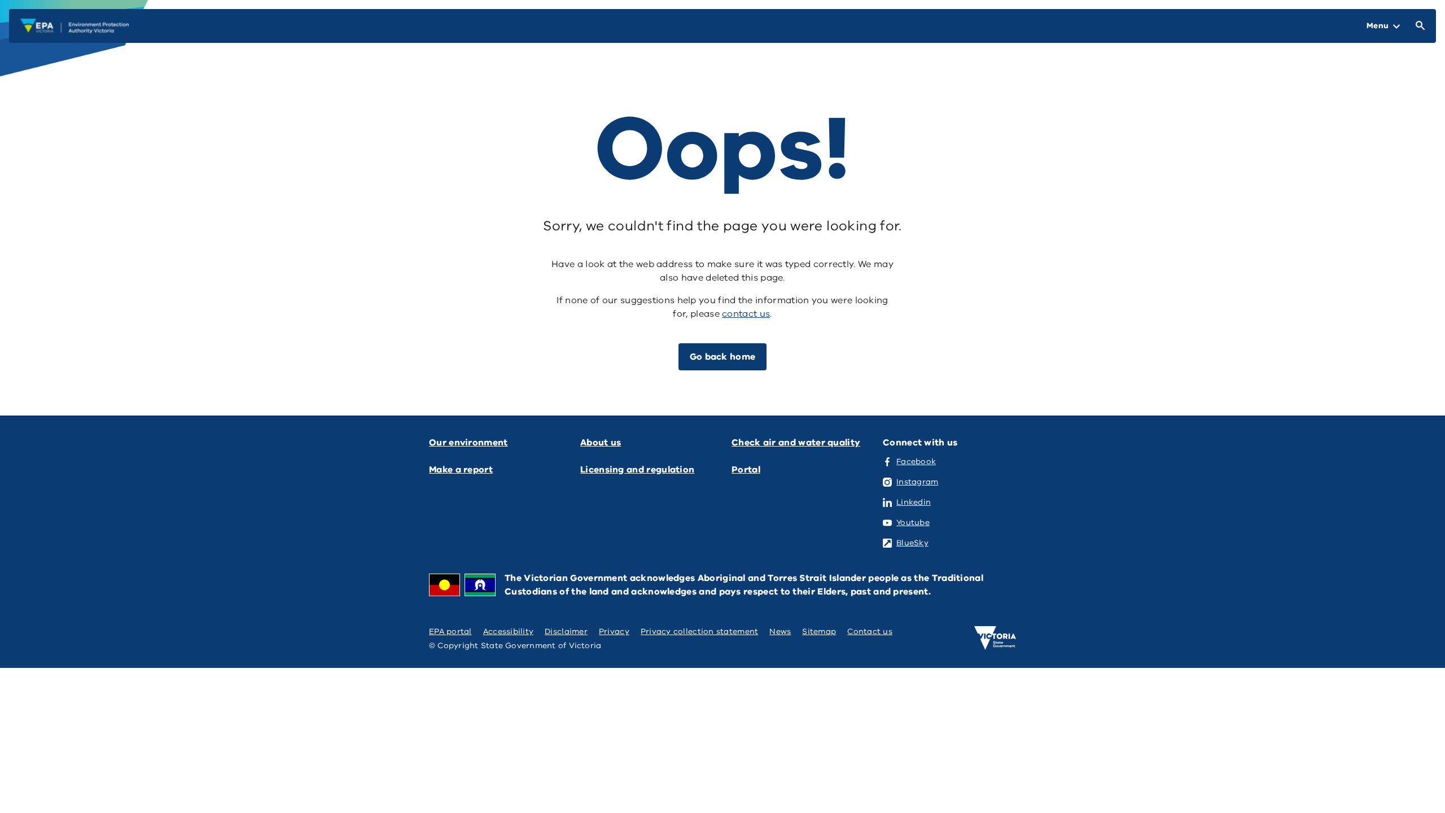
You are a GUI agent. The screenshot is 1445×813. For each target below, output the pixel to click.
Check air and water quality (796, 442)
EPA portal (450, 631)
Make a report (461, 469)
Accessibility (508, 631)
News (780, 631)
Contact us (869, 631)
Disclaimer (566, 631)
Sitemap (819, 631)
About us (600, 442)
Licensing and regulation (637, 469)
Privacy (614, 631)
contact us (746, 314)
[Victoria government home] (995, 638)
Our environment (468, 442)
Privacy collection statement (700, 631)
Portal (746, 469)
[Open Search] (1417, 26)
